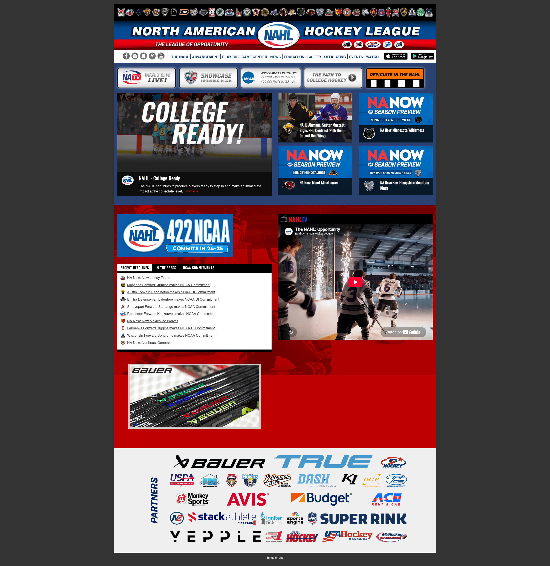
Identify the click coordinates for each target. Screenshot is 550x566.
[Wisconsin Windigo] (429, 12)
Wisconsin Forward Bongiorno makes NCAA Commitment (171, 335)
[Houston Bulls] (229, 12)
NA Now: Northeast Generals (149, 342)
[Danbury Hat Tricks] (184, 12)
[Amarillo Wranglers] (129, 12)
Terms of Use (275, 557)
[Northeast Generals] (347, 12)
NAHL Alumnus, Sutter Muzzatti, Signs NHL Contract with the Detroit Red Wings (323, 130)
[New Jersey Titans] (329, 12)
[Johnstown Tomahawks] (256, 12)
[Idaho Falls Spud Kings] (238, 12)
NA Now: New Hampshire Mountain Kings (404, 185)
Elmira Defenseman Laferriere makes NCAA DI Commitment (173, 299)
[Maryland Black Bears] (283, 12)
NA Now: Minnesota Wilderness (402, 130)
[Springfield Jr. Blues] (404, 12)
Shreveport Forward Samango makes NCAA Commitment (171, 306)
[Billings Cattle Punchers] (156, 12)
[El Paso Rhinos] (194, 12)
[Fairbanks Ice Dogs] (211, 12)
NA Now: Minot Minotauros (319, 182)
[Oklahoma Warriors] (373, 12)
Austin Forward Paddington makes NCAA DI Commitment (171, 291)
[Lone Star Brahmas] (274, 12)
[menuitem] (180, 57)
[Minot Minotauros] (310, 12)
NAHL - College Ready (159, 178)
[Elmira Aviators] (203, 12)
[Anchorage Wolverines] (138, 12)
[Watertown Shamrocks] (420, 12)
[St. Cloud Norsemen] (412, 12)
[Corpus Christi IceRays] (174, 12)
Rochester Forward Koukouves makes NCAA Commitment (171, 313)
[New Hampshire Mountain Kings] (320, 12)
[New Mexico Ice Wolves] (338, 12)
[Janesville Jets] (247, 12)
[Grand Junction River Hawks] (220, 12)
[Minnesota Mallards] (292, 12)
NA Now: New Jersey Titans (148, 277)
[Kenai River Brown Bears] (265, 12)
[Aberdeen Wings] (121, 12)
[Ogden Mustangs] (365, 12)
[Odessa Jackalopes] (356, 12)
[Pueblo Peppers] (388, 12)
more (191, 191)
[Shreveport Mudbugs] (395, 12)
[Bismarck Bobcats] (165, 12)
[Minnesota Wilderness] (301, 12)
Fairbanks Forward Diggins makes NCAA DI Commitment (171, 327)
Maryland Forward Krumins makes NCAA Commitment (168, 284)
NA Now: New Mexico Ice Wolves (152, 320)
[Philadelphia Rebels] (381, 12)
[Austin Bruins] (147, 12)
